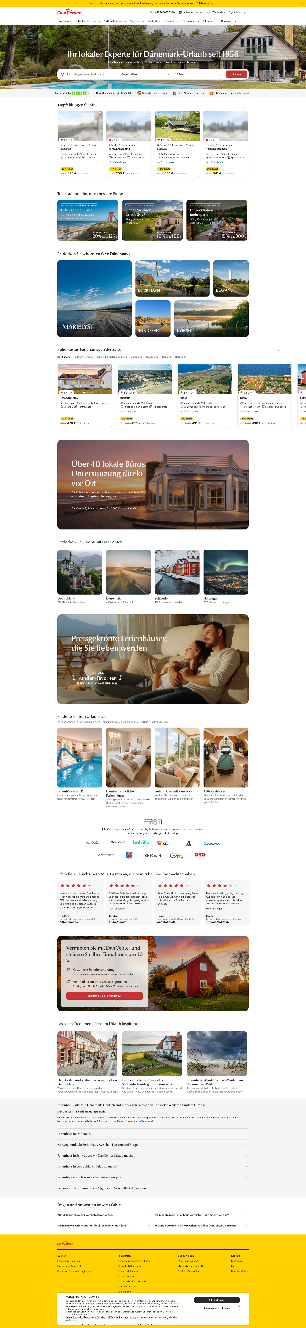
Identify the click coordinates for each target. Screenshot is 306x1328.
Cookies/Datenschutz (189, 1271)
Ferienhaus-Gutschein (68, 1261)
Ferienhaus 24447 (166, 921)
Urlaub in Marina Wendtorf (132, 1281)
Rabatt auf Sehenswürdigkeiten (74, 1271)
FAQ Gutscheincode (188, 1261)
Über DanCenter (240, 1271)
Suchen (236, 74)
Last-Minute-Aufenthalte (70, 1266)
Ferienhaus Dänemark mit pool (134, 1261)
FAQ (233, 1266)
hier (176, 1317)
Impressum (236, 1261)
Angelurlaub (124, 1291)
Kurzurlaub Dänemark (129, 1266)
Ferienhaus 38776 (117, 921)
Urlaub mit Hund (126, 1276)
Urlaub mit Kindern (128, 1271)
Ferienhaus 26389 (220, 921)
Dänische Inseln (126, 1286)
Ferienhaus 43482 (69, 921)
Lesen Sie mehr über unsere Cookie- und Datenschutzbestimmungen (102, 1317)
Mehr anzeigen (117, 908)
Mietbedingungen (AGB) (191, 1266)
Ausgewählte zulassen (217, 1308)
